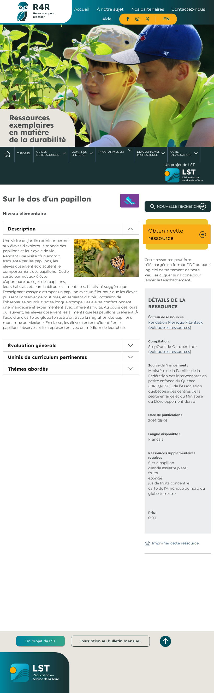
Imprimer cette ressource (175, 543)
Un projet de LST (40, 641)
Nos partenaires (147, 9)
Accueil (81, 9)
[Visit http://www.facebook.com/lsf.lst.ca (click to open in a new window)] (128, 19)
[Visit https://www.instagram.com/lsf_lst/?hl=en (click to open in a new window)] (137, 19)
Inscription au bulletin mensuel (110, 641)
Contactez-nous (188, 9)
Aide (107, 18)
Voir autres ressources (170, 327)
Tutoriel (24, 153)
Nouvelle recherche (179, 206)
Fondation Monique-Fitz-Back (175, 322)
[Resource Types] (129, 201)
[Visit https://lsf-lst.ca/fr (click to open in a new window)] (183, 176)
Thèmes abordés (28, 369)
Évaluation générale (32, 345)
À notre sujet (110, 9)
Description (21, 229)
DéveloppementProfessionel (149, 153)
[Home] (36, 11)
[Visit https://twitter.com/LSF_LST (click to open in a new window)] (147, 19)
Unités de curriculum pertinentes (47, 357)
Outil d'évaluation (180, 153)
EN (166, 18)
